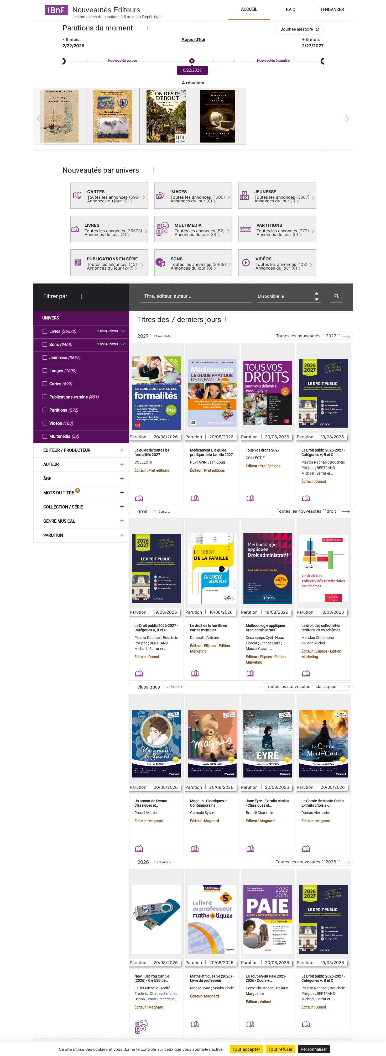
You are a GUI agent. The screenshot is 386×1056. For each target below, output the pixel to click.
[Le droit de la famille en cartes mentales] (212, 568)
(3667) (74, 357)
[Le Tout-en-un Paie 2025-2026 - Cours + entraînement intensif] (267, 919)
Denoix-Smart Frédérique (154, 999)
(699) (67, 383)
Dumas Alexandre (315, 813)
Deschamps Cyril (260, 637)
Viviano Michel (313, 643)
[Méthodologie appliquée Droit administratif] (267, 568)
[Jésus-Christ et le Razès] (219, 116)
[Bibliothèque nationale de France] (55, 9)
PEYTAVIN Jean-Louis (208, 462)
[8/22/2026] (191, 61)
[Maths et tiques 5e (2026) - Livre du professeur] (212, 919)
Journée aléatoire (297, 29)
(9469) (66, 344)
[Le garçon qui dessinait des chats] (60, 116)
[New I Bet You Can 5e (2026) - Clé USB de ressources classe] (156, 919)
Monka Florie (223, 988)
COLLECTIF (143, 462)
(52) (75, 436)
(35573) (68, 331)
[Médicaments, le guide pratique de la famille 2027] (212, 393)
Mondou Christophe (318, 637)
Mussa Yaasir (257, 649)
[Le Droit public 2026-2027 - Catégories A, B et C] (323, 393)
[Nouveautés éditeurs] (121, 9)
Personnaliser (314, 1049)
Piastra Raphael (314, 462)
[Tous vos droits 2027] (267, 393)
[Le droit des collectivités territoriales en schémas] (323, 568)
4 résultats (193, 82)
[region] (193, 118)
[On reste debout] (166, 116)
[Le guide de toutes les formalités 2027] (156, 393)
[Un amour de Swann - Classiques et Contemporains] (156, 744)
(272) (73, 410)
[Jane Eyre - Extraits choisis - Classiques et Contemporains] (267, 744)
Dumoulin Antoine (204, 637)
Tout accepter (246, 1049)
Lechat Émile (270, 643)
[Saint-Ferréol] (113, 116)
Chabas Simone (163, 993)
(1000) (70, 370)
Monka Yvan (200, 988)
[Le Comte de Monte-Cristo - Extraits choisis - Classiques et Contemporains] (323, 744)
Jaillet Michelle (146, 988)
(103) (68, 423)
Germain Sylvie (202, 813)
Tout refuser (280, 1049)
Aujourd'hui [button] (193, 39)
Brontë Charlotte (259, 813)
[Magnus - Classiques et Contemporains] (212, 744)
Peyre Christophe (260, 988)
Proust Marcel (145, 813)
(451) (94, 397)
